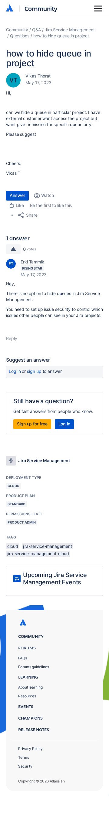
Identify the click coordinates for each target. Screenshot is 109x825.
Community (41, 8)
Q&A (36, 29)
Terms (23, 757)
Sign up (34, 371)
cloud (12, 546)
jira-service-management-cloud (38, 553)
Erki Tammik (32, 261)
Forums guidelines (33, 667)
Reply (11, 338)
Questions (19, 35)
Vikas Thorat (38, 75)
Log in (15, 371)
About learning (30, 687)
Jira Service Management (70, 29)
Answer (17, 195)
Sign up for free (32, 423)
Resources (27, 696)
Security (25, 766)
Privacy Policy (30, 748)
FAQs (22, 658)
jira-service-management (47, 546)
